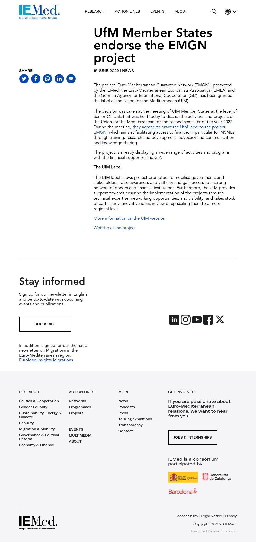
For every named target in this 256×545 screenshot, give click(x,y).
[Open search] (213, 12)
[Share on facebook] (36, 79)
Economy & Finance (36, 445)
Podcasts (126, 407)
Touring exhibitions (135, 419)
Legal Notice (211, 516)
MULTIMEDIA (80, 435)
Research (94, 11)
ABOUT (75, 441)
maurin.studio (225, 531)
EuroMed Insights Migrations (46, 360)
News (123, 401)
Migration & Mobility (37, 429)
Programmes (80, 407)
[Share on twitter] (24, 79)
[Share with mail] (71, 79)
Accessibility (187, 516)
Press (123, 413)
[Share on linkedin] (59, 79)
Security (26, 423)
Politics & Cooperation (39, 401)
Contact (125, 431)
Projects (76, 413)
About (181, 11)
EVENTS (76, 429)
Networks (77, 401)
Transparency (130, 425)
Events (157, 11)
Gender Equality (33, 407)
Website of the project (115, 228)
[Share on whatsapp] (47, 79)
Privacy (231, 516)
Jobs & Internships (193, 437)
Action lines (127, 11)
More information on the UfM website (129, 218)
